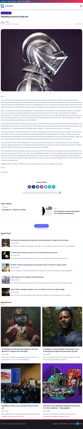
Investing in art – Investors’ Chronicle (14, 210)
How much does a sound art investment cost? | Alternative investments (67, 212)
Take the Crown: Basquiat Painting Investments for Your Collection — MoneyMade (61, 407)
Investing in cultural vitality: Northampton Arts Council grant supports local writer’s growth (61, 350)
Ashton (7, 22)
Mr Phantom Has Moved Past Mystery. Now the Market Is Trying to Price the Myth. (40, 240)
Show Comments (41, 226)
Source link (4, 172)
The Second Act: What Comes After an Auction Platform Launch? (34, 253)
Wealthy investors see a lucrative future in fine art (20, 407)
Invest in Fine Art (6, 13)
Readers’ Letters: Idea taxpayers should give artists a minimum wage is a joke (38, 265)
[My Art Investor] (7, 6)
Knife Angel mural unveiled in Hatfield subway (27, 277)
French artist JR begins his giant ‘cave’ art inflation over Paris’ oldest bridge (37, 289)
